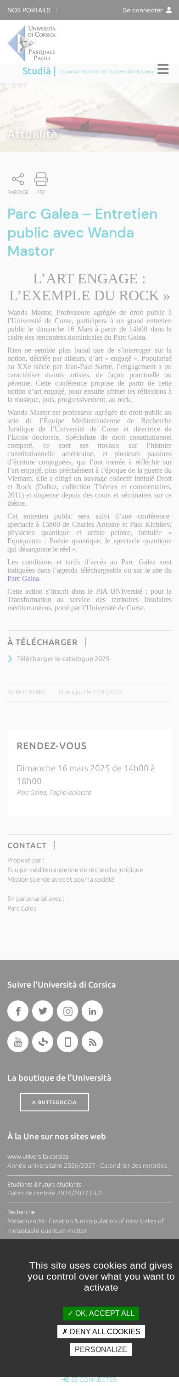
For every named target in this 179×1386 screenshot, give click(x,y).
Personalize (101, 1349)
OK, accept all (103, 1313)
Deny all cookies (104, 1332)
